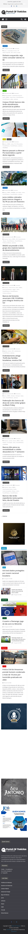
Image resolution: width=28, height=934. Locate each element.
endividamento (17, 351)
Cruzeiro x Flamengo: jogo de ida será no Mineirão (13, 622)
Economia (5, 46)
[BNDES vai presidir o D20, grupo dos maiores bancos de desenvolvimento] (14, 225)
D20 (17, 239)
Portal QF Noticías (6, 99)
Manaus (4, 241)
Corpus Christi (13, 97)
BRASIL (7, 97)
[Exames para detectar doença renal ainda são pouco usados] (5, 592)
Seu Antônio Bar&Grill (6, 871)
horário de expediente (7, 491)
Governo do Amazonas (7, 289)
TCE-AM (3, 910)
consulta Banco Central (12, 50)
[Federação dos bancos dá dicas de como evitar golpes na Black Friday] (14, 381)
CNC (13, 351)
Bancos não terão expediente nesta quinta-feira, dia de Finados (13, 498)
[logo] (14, 845)
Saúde (4, 567)
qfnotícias (16, 99)
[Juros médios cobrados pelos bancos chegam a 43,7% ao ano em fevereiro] (14, 178)
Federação (18, 395)
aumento (10, 440)
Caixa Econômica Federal (8, 489)
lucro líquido (9, 442)
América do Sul (12, 287)
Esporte (4, 618)
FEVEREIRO (13, 192)
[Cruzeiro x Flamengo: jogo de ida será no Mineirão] (14, 609)
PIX (15, 144)
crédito (21, 440)
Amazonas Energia (5, 891)
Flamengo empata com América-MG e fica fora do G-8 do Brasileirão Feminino (19, 639)
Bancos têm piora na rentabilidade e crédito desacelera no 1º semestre (13, 449)
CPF (18, 50)
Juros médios (18, 192)
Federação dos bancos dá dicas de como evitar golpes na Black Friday (14, 402)
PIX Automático (19, 144)
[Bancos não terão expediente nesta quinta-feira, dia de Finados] (14, 473)
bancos (5, 50)
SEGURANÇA (5, 147)
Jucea (2, 897)
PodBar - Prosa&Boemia (6, 869)
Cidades (4, 90)
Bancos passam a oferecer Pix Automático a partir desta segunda (13, 152)
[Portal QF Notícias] (3, 19)
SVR (11, 52)
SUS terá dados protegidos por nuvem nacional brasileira (13, 573)
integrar (14, 289)
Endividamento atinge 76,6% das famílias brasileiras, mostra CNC (12, 357)
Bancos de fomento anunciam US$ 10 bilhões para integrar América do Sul (13, 299)
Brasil (4, 139)
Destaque (9, 139)
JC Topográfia (4, 873)
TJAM (2, 907)
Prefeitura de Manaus (7, 242)
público (11, 99)
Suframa (3, 900)
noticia (12, 144)
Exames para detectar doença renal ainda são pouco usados (17, 591)
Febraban (13, 395)
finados (14, 489)
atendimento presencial (17, 95)
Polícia (4, 666)
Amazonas (6, 239)
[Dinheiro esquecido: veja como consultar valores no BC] (14, 36)
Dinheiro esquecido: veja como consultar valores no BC (13, 57)
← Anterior (4, 516)
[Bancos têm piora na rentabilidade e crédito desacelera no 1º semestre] (14, 426)
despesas (4, 442)
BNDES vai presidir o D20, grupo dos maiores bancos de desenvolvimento (13, 247)
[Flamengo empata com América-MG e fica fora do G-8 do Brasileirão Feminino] (5, 640)
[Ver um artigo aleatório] (25, 19)
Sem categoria (6, 234)
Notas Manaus (4, 913)
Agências (5, 351)
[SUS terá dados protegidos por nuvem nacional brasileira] (14, 558)
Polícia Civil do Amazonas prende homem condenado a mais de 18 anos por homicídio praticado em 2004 (13, 674)
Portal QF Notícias (19, 97)
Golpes (22, 395)
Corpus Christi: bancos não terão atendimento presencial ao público (14, 104)
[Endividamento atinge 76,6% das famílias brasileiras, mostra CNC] (14, 337)
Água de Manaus (5, 894)
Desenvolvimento (21, 239)
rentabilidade (5, 444)
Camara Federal (5, 888)
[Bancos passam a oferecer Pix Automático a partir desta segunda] (14, 130)
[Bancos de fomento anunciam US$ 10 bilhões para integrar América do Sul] (14, 273)
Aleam (2, 903)
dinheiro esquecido (6, 52)
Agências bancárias (8, 95)
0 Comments (16, 48)
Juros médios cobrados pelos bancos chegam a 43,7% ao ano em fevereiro (13, 199)
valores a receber (16, 52)
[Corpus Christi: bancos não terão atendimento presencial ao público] (14, 81)
